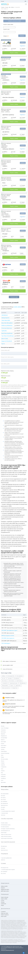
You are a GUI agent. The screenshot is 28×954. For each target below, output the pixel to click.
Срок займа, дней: (5, 363)
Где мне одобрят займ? (8, 665)
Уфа (2, 772)
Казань (2, 743)
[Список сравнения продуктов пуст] (25, 1)
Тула (2, 768)
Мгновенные (23, 683)
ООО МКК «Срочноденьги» (7, 638)
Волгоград (3, 732)
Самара (2, 763)
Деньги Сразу (4, 338)
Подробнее (22, 45)
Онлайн (2, 809)
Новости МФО (4, 898)
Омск (2, 755)
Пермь (2, 757)
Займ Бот (3, 859)
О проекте (3, 911)
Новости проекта (5, 914)
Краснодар (3, 741)
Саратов (3, 765)
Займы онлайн (4, 886)
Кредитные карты (5, 889)
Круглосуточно (4, 805)
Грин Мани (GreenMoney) (7, 336)
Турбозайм (4, 330)
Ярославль (3, 782)
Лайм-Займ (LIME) (5, 320)
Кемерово (3, 747)
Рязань (2, 761)
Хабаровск (3, 776)
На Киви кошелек (5, 826)
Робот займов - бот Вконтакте (9, 661)
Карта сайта (3, 916)
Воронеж (3, 733)
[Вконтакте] (23, 952)
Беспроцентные (4, 867)
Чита (2, 780)
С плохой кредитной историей (8, 811)
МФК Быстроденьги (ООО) (7, 635)
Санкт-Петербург (5, 728)
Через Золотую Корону (6, 836)
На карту (10, 678)
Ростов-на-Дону (4, 759)
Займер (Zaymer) (5, 317)
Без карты (3, 797)
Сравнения (3, 903)
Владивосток (4, 735)
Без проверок (20, 676)
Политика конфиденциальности (7, 950)
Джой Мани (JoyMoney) (6, 333)
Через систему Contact (6, 834)
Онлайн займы (4, 822)
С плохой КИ (5, 683)
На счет (3, 678)
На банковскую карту (5, 824)
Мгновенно (16, 678)
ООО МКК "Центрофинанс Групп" (9, 630)
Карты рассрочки (6, 688)
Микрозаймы (5, 685)
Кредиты (3, 887)
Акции (2, 905)
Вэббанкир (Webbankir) (6, 325)
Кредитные (14, 688)
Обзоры (2, 902)
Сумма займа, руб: (5, 350)
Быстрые (3, 795)
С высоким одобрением (6, 858)
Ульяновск (3, 774)
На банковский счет (5, 830)
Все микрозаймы (5, 793)
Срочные (3, 815)
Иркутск (3, 739)
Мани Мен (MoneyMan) (7, 323)
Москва (2, 726)
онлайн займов (17, 307)
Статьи (2, 900)
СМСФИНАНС (4, 315)
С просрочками (4, 813)
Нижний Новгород (5, 753)
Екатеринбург (4, 737)
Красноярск (3, 745)
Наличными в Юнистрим (6, 838)
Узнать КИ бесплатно (7, 669)
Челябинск (3, 778)
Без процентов (10, 676)
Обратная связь (4, 913)
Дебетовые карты (5, 891)
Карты (11, 685)
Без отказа (4, 680)
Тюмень (3, 770)
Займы (3, 676)
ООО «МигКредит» (5, 643)
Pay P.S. (3, 343)
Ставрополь (3, 766)
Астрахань (3, 730)
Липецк (2, 749)
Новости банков (4, 897)
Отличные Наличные (6, 328)
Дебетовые (18, 685)
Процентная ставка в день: (7, 357)
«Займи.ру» (8, 946)
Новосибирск (4, 751)
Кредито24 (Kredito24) (6, 341)
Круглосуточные (13, 683)
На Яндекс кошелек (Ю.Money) (8, 828)
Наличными (19, 680)
